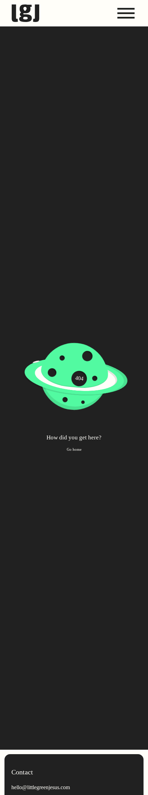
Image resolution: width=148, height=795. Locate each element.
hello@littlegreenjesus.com (40, 787)
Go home (74, 449)
